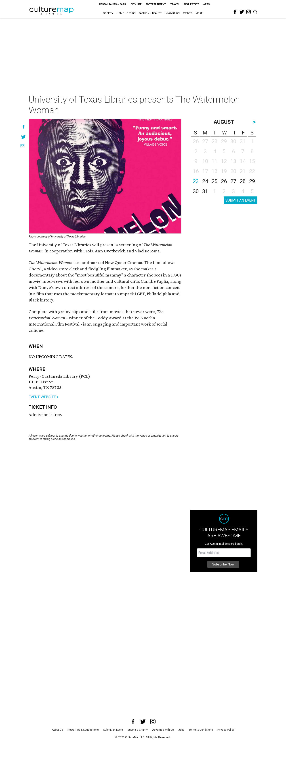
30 (196, 191)
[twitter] (242, 11)
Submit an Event (113, 729)
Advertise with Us (163, 729)
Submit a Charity (138, 729)
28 (243, 181)
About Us (57, 729)
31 (205, 191)
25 (214, 181)
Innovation (172, 13)
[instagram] (248, 11)
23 (196, 181)
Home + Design (126, 13)
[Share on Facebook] (23, 127)
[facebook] (235, 12)
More (199, 13)
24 (205, 181)
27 (233, 181)
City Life (135, 4)
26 (224, 181)
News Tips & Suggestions (83, 729)
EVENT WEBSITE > (44, 397)
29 (252, 181)
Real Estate (191, 4)
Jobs (181, 729)
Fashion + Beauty (150, 13)
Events (187, 13)
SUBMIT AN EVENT (240, 200)
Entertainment (156, 4)
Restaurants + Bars (112, 4)
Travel (174, 4)
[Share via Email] (22, 145)
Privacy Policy (225, 729)
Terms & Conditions (201, 729)
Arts (206, 4)
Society (108, 13)
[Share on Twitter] (23, 137)
